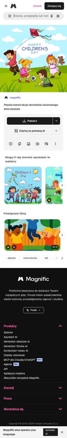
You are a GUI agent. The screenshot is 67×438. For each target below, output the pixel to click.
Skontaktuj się (13, 409)
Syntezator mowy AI (16, 350)
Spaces (8, 332)
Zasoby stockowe (14, 355)
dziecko (12, 258)
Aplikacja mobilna (14, 373)
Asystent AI (10, 337)
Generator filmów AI (16, 346)
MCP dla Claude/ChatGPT (23, 359)
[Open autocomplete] (8, 16)
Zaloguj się (54, 6)
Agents (11, 364)
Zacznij (9, 388)
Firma (8, 398)
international (30, 258)
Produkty (10, 326)
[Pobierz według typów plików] (56, 121)
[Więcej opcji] (55, 144)
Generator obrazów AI (17, 341)
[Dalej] (62, 185)
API (6, 369)
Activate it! (50, 432)
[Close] (62, 432)
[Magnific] (33, 280)
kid (46, 258)
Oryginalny (26, 32)
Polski (34, 310)
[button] (33, 310)
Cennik (37, 6)
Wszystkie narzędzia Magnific (21, 378)
